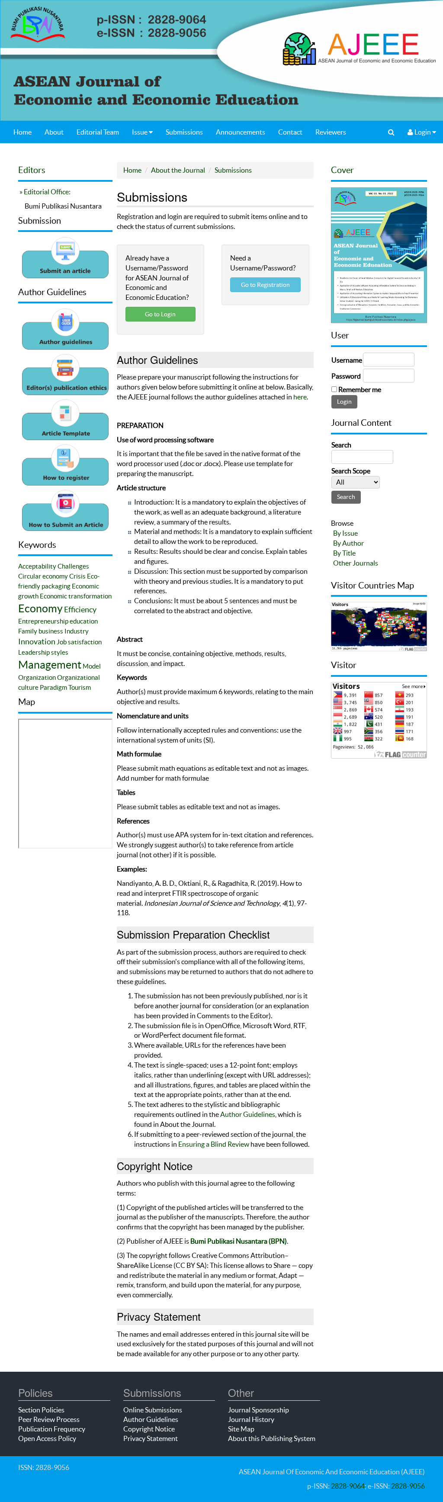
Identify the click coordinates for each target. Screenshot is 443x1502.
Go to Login (160, 314)
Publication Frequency (51, 1429)
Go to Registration (265, 284)
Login (422, 132)
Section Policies (41, 1410)
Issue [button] (140, 132)
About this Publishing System (271, 1438)
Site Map (241, 1429)
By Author (348, 543)
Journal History (251, 1419)
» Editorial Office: (44, 192)
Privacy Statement (150, 1438)
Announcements (240, 132)
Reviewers (330, 132)
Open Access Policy (47, 1438)
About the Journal (178, 170)
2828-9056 (408, 1486)
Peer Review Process (49, 1419)
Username (346, 360)
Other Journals (355, 563)
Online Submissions (152, 1410)
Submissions (184, 132)
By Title (344, 553)
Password (346, 376)
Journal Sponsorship (258, 1410)
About (54, 132)
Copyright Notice (149, 1429)
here (300, 397)
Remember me (359, 389)
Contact (290, 132)
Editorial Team (98, 132)
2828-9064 (348, 1486)
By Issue (345, 533)
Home (22, 132)
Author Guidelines (247, 1114)
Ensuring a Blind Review (213, 1144)
